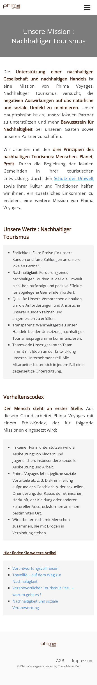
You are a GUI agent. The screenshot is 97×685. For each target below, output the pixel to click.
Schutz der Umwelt (74, 178)
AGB (60, 660)
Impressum (83, 660)
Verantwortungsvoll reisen (35, 568)
